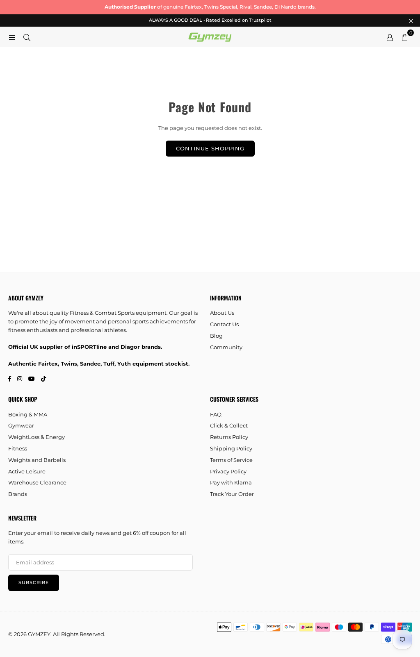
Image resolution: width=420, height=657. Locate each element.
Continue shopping (210, 148)
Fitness (17, 448)
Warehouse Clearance (37, 482)
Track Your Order (232, 494)
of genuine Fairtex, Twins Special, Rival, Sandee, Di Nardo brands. (210, 7)
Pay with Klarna (231, 482)
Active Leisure (27, 471)
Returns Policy (229, 437)
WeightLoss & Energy (36, 437)
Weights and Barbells (37, 460)
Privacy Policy (228, 471)
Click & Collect (229, 425)
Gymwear (21, 425)
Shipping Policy (231, 448)
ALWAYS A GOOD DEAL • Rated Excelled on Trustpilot (210, 20)
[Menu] (12, 37)
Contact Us (224, 324)
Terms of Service (231, 460)
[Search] (26, 37)
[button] (404, 37)
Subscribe (33, 582)
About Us (222, 312)
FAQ (215, 414)
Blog (216, 335)
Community (226, 347)
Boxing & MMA (27, 414)
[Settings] (389, 37)
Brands (17, 494)
